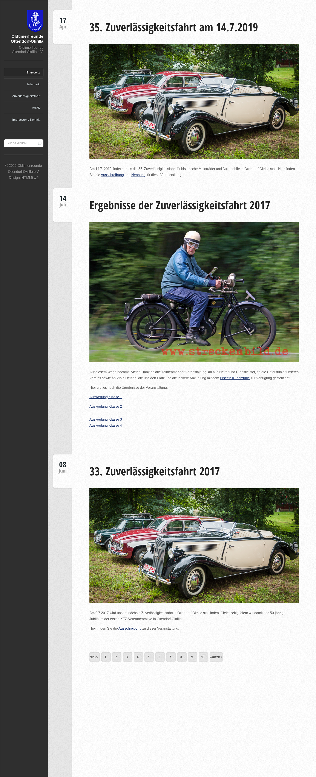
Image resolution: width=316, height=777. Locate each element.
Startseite (33, 72)
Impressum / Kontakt (26, 119)
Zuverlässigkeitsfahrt (26, 96)
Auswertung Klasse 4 (105, 425)
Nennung (138, 175)
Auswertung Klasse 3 (105, 419)
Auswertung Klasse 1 (105, 397)
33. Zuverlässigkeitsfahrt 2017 (154, 471)
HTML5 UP (30, 177)
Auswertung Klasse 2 (105, 406)
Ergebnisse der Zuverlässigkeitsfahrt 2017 (179, 204)
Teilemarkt (33, 84)
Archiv (36, 107)
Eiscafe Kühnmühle (235, 378)
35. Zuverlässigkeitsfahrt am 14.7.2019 (173, 26)
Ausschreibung (112, 175)
